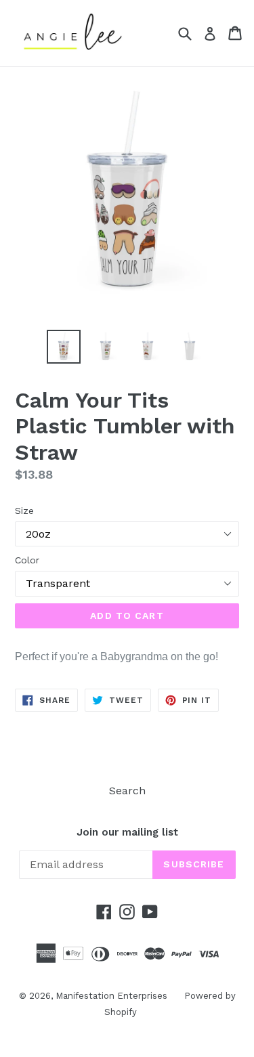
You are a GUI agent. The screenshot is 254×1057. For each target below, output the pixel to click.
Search (127, 790)
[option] (64, 346)
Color (27, 560)
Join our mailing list (127, 832)
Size (24, 510)
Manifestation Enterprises (111, 996)
